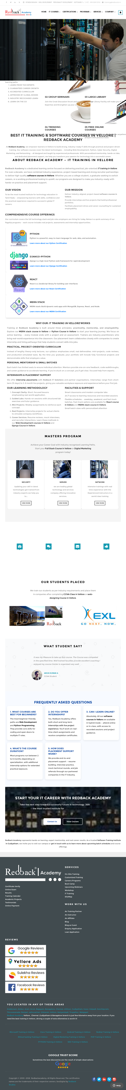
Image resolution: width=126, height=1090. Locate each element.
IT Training (69, 893)
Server (63, 482)
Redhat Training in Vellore (107, 1032)
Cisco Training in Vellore (50, 1032)
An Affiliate (69, 918)
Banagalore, (50, 1009)
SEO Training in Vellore (78, 1042)
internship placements (26, 380)
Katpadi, (93, 1009)
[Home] (18, 12)
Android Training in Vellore (78, 1032)
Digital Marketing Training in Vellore (69, 1037)
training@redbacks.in (113, 2)
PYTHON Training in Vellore (50, 1042)
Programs (85, 11)
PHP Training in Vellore (101, 1037)
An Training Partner (73, 911)
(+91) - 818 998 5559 (92, 2)
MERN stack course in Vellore (33, 331)
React (33, 279)
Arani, (27, 1009)
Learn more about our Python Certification (48, 243)
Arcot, (33, 1009)
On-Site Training (72, 874)
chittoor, (68, 1009)
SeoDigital (60, 1081)
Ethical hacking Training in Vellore (32, 1037)
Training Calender (13, 896)
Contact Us (71, 56)
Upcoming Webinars (74, 887)
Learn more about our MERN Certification (48, 311)
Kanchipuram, (103, 1009)
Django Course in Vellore (23, 425)
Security (26, 482)
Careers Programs (73, 881)
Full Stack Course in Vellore (58, 448)
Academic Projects (13, 899)
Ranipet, (25, 1012)
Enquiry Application (73, 928)
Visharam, (45, 1012)
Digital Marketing (82, 448)
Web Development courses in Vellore (33, 423)
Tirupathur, (74, 1012)
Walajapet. (84, 1012)
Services (98, 11)
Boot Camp (70, 884)
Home (43, 11)
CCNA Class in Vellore (74, 594)
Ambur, (21, 1009)
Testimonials (10, 902)
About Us (52, 56)
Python (34, 234)
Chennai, (60, 1009)
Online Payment (12, 906)
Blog (67, 922)
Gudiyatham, (78, 1009)
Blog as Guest (71, 925)
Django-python (40, 256)
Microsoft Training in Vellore (22, 1032)
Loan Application (72, 932)
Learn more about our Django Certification (48, 266)
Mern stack (37, 302)
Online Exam (10, 889)
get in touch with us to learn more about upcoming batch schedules (80, 843)
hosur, (86, 1009)
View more (26, 503)
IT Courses (54, 11)
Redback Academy (16, 147)
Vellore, (53, 1012)
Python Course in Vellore (64, 331)
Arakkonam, (12, 1009)
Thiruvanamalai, (14, 1012)
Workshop (69, 890)
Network (100, 482)
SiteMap (68, 897)
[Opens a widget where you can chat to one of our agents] (117, 1086)
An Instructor (70, 915)
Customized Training (74, 877)
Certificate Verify (12, 886)
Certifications (70, 11)
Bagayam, (40, 1009)
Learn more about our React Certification (48, 289)
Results (8, 893)
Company (109, 11)
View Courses (73, 821)
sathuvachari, (35, 1012)
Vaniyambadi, (63, 1012)
